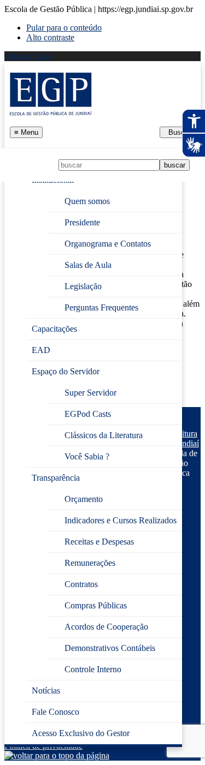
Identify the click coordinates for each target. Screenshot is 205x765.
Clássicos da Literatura (104, 435)
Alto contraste (50, 37)
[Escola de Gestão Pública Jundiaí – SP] (51, 94)
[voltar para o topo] (56, 755)
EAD (41, 350)
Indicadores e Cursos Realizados (121, 520)
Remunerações (90, 562)
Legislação (83, 286)
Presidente (82, 222)
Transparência (56, 477)
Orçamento (84, 499)
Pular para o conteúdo (64, 27)
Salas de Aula (88, 265)
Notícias (46, 690)
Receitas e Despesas (99, 541)
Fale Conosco (55, 711)
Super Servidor (90, 392)
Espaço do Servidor (65, 371)
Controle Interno (93, 669)
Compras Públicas (96, 605)
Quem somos (87, 201)
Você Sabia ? (87, 456)
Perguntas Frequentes (101, 307)
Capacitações (54, 328)
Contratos (81, 584)
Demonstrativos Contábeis (110, 648)
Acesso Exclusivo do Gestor (81, 733)
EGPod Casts (88, 414)
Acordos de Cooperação (106, 626)
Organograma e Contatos (108, 243)
